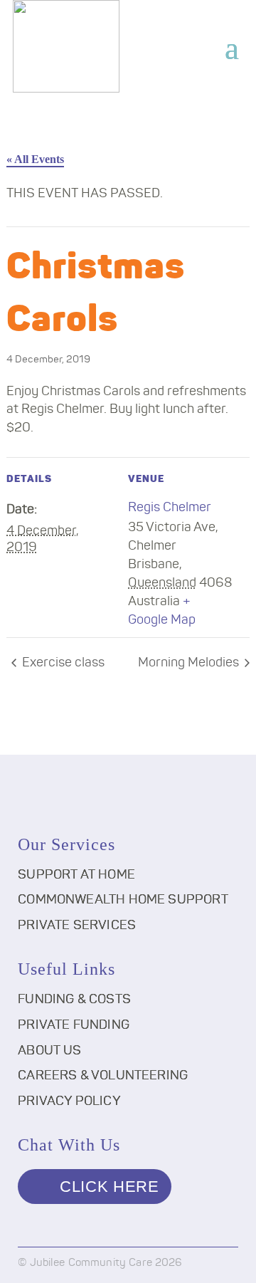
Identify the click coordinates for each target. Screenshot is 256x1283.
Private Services (77, 925)
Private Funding (73, 1025)
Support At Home (76, 875)
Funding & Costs (74, 999)
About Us (49, 1050)
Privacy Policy (69, 1101)
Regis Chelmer (169, 507)
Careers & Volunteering (103, 1075)
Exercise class (62, 662)
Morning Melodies (190, 662)
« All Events (35, 159)
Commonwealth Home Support (123, 900)
